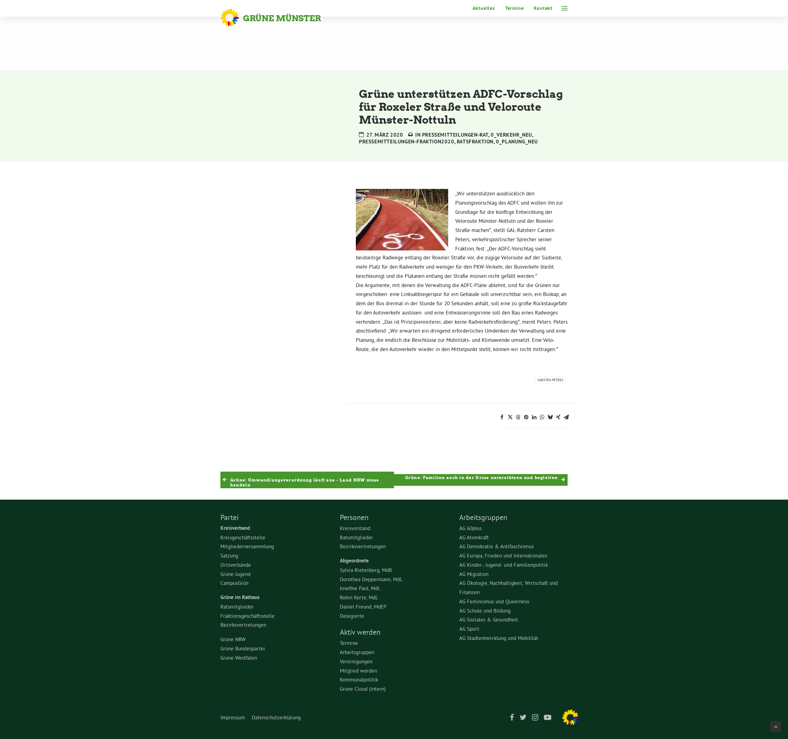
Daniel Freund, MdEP (363, 606)
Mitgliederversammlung (247, 546)
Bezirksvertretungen (243, 624)
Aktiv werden (360, 632)
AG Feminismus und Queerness (494, 601)
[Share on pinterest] (526, 417)
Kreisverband (235, 528)
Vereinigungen (356, 661)
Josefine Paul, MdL (360, 588)
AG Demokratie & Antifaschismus (496, 546)
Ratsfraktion (475, 141)
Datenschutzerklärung (276, 717)
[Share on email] (566, 417)
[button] (564, 8)
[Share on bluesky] (550, 417)
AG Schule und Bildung (485, 610)
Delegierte (352, 616)
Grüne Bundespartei (242, 648)
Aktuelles (483, 8)
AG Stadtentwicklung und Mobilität (498, 638)
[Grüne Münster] (279, 17)
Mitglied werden (358, 670)
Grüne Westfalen (238, 657)
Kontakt (543, 8)
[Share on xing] (558, 417)
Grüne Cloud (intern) (363, 688)
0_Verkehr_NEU (511, 134)
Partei (229, 517)
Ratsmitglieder (237, 606)
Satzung (229, 555)
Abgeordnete (354, 560)
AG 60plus (470, 528)
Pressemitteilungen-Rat (455, 134)
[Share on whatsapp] (542, 417)
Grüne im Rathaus (239, 597)
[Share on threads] (518, 417)
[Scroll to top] (775, 725)
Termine (514, 8)
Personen (354, 517)
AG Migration (473, 574)
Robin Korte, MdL (359, 597)
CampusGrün (234, 583)
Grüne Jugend (235, 574)
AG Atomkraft (474, 537)
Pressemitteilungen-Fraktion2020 (406, 141)
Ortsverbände (235, 564)
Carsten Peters (550, 380)
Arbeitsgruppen (357, 652)
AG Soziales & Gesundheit (488, 619)
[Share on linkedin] (534, 417)
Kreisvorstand (355, 528)
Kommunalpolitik (359, 679)
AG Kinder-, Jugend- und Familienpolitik (503, 564)
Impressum (232, 717)
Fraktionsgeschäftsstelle (247, 616)
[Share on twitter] (510, 417)
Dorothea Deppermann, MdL (371, 579)
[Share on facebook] (502, 417)
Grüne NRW (233, 639)
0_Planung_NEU (517, 141)
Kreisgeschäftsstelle (242, 537)
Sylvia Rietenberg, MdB (366, 570)
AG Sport (469, 628)
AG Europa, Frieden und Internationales (503, 555)
